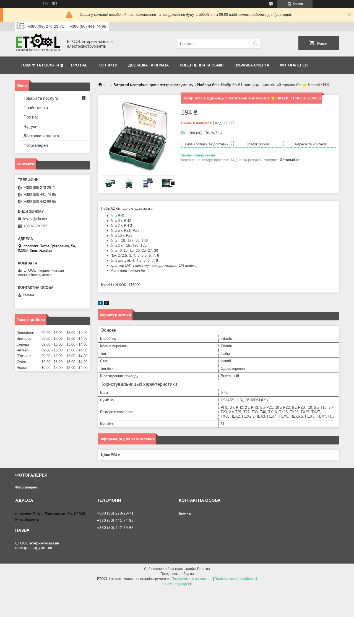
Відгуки (30, 126)
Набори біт (207, 85)
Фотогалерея (294, 65)
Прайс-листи (36, 107)
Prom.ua (203, 569)
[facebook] (100, 304)
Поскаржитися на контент (191, 579)
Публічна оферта (252, 65)
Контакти (107, 65)
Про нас (79, 65)
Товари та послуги (40, 65)
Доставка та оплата (148, 65)
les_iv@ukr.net (35, 219)
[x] (106, 304)
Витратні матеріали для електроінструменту (153, 85)
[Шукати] (255, 43)
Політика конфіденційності (236, 579)
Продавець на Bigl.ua (177, 574)
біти (113, 216)
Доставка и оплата (41, 135)
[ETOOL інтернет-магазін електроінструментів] (37, 44)
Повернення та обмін (201, 65)
